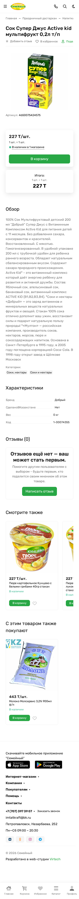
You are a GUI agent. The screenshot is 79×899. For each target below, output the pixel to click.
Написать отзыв (39, 491)
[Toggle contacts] (56, 6)
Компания (14, 783)
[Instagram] (30, 839)
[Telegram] (40, 839)
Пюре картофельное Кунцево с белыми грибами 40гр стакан (30, 584)
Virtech (55, 859)
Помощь (12, 796)
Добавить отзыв (21, 41)
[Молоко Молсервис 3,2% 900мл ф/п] (32, 665)
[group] (39, 81)
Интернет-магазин (21, 776)
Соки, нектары (17, 372)
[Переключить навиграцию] (5, 6)
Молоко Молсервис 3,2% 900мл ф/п (30, 703)
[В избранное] (35, 603)
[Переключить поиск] (64, 6)
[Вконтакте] (10, 839)
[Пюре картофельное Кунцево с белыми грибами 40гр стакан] (32, 547)
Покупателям (16, 789)
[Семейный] (18, 6)
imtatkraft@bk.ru (18, 817)
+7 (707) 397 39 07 (19, 811)
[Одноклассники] (20, 839)
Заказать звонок (48, 811)
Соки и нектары (41, 372)
